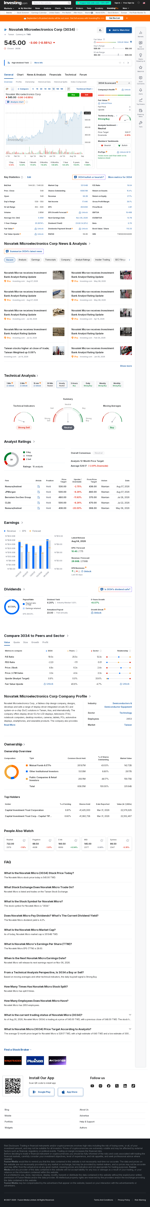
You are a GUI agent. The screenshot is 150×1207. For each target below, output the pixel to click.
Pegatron (36, 840)
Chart (20, 74)
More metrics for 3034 (120, 177)
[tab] (10, 384)
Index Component (78, 82)
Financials (55, 74)
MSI (85, 840)
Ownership (30, 82)
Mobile (8, 1115)
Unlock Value (123, 42)
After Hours (78, 13)
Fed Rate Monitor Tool (138, 13)
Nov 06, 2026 (82, 218)
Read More (9, 725)
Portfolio (9, 1121)
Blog (7, 1109)
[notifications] (138, 2)
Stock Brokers (113, 13)
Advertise (84, 1115)
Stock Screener (23, 13)
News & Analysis (36, 74)
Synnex (113, 840)
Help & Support (87, 1121)
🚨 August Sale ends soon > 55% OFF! (93, 3)
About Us (84, 1109)
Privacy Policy (124, 1200)
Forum (83, 74)
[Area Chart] (12, 89)
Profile (19, 82)
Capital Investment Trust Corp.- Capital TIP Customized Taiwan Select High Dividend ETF (51, 816)
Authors (83, 1127)
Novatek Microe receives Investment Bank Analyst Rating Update (25, 274)
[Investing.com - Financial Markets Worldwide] (15, 3)
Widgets (9, 1127)
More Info (38, 63)
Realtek (10, 840)
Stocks (9, 13)
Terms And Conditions (103, 1200)
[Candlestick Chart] (7, 89)
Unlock (50, 684)
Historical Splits (60, 82)
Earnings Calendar (39, 13)
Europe (124, 13)
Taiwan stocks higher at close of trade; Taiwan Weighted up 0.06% (26, 350)
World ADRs (100, 13)
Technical (70, 74)
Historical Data (44, 82)
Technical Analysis (20, 375)
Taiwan (128, 725)
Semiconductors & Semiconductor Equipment (118, 705)
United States (54, 13)
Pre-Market (66, 13)
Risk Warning (140, 1200)
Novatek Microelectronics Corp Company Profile (45, 696)
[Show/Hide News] (68, 89)
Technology (126, 713)
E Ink (60, 840)
